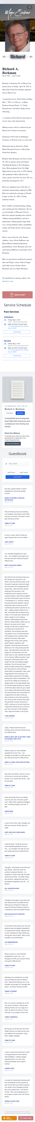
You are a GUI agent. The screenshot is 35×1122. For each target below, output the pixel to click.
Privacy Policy (12, 1113)
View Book (9, 413)
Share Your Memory (12, 444)
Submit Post (17, 477)
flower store (9, 281)
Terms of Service (22, 1113)
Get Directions (17, 332)
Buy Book (20, 413)
